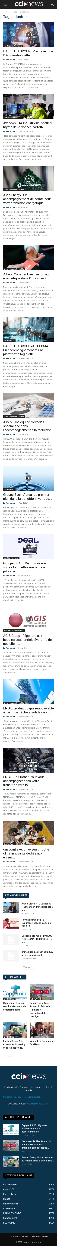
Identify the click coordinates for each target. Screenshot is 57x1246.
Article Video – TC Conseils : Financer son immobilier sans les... (37, 906)
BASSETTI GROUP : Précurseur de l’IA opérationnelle (28, 53)
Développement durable (14, 190)
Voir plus (27, 967)
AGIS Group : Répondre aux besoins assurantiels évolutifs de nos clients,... (27, 640)
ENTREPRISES (9, 341)
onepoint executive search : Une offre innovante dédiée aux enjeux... (26, 853)
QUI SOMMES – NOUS (18, 1236)
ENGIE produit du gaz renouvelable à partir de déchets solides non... (28, 710)
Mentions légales (32, 1097)
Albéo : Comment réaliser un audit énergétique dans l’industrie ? (28, 276)
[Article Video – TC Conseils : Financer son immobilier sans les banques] (11, 907)
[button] (5, 4)
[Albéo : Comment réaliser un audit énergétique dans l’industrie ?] (28, 257)
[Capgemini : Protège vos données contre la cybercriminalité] (15, 992)
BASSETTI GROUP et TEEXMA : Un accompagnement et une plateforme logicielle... (26, 350)
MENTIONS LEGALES (39, 1236)
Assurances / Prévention (14, 630)
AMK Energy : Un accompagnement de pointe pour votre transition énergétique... (27, 199)
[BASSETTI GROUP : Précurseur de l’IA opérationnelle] (28, 34)
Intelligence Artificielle (13, 46)
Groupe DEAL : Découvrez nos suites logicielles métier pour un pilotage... (26, 567)
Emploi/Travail (10, 844)
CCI (32, 1037)
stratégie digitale (11, 558)
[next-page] (10, 1055)
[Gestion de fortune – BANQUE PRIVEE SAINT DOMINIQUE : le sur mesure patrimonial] (11, 939)
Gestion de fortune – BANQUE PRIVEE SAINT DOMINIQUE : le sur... (37, 939)
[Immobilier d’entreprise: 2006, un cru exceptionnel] (11, 955)
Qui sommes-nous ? (12, 1097)
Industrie (8, 118)
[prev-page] (5, 1055)
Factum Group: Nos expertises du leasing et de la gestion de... (14, 1044)
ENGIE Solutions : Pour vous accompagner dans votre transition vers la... (23, 781)
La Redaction (9, 59)
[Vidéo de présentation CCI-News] (42, 1030)
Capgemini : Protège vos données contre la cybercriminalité (14, 1006)
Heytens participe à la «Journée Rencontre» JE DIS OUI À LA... (36, 922)
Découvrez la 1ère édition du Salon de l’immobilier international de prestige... (40, 1010)
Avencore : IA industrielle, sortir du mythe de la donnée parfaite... (28, 125)
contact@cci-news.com (37, 1103)
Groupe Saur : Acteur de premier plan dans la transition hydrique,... (27, 497)
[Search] (52, 4)
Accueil (6, 12)
